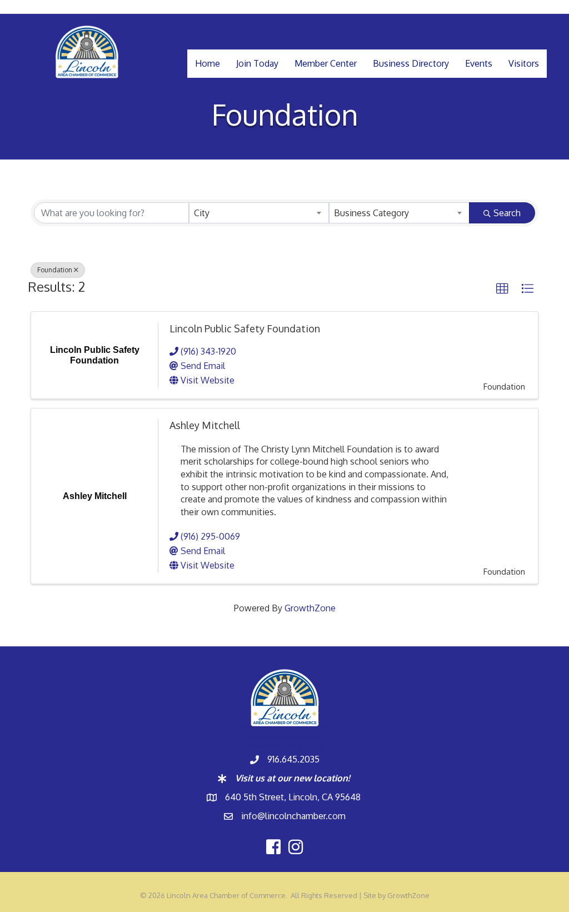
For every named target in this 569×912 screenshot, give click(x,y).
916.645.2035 (293, 759)
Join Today (257, 63)
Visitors (523, 63)
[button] (502, 289)
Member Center (326, 63)
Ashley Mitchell (204, 425)
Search (507, 212)
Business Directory (411, 63)
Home (207, 63)
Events (478, 63)
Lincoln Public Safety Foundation (244, 328)
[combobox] (259, 212)
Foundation (54, 270)
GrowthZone (310, 608)
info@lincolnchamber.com (293, 815)
